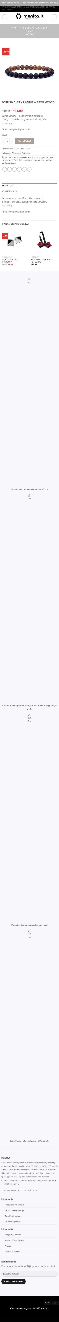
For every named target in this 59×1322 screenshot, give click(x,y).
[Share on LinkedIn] (29, 169)
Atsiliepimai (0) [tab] (9, 191)
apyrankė (12, 157)
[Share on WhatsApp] (4, 169)
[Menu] (4, 16)
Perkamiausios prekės (14, 1240)
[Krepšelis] (54, 16)
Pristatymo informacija (14, 1205)
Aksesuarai (28, 28)
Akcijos (8, 1246)
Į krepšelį (24, 141)
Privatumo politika (12, 1222)
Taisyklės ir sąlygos (13, 1216)
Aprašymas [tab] (8, 186)
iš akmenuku (22, 157)
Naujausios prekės (13, 1235)
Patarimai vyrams (12, 1251)
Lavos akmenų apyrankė (38, 157)
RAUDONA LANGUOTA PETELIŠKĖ (41, 260)
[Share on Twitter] (14, 169)
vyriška (49, 160)
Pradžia (15, 28)
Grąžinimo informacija (14, 1210)
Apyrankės (41, 28)
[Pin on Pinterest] (24, 169)
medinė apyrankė (38, 160)
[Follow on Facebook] (2, 1302)
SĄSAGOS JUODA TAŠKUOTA (10, 260)
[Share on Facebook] (9, 169)
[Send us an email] (6, 1302)
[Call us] (10, 1302)
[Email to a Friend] (19, 169)
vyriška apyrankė (9, 163)
